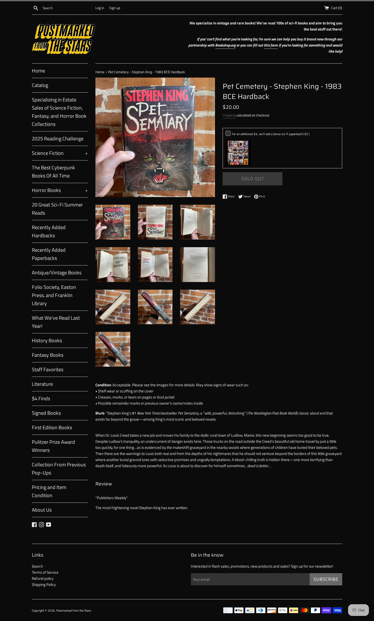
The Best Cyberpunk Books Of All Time (53, 172)
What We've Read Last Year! (56, 322)
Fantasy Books (47, 355)
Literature (42, 384)
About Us (42, 510)
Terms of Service (45, 572)
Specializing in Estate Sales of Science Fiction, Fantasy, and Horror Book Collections (59, 112)
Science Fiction (60, 153)
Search (37, 566)
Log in (99, 7)
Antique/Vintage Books (56, 272)
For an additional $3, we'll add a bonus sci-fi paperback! (270, 133)
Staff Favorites (47, 369)
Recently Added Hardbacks (49, 231)
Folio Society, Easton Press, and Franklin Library (54, 295)
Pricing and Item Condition (49, 491)
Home (38, 71)
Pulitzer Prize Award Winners (53, 446)
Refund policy (42, 578)
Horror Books (60, 190)
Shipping (229, 115)
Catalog (40, 85)
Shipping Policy (44, 584)
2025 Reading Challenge (57, 138)
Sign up (114, 7)
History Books (47, 340)
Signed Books (46, 413)
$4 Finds (41, 398)
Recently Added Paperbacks (49, 254)
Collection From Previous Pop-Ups (59, 469)
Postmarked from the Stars (73, 610)
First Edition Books (52, 427)
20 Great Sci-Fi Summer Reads (57, 209)
